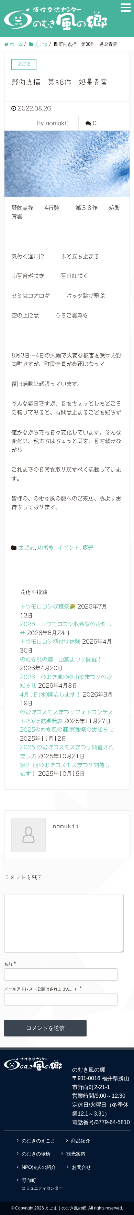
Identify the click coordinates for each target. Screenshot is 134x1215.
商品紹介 (80, 1140)
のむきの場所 (36, 1154)
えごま (26, 547)
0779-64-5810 (113, 1122)
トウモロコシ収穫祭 (44, 606)
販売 (87, 547)
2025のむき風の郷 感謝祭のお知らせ (67, 729)
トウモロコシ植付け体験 (50, 641)
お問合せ (81, 1167)
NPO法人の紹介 (39, 1167)
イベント (68, 547)
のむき (46, 547)
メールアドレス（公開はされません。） (41, 989)
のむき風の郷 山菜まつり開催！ (61, 659)
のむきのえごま (38, 1140)
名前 (8, 964)
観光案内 (76, 1154)
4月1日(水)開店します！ (50, 694)
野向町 (42, 1184)
